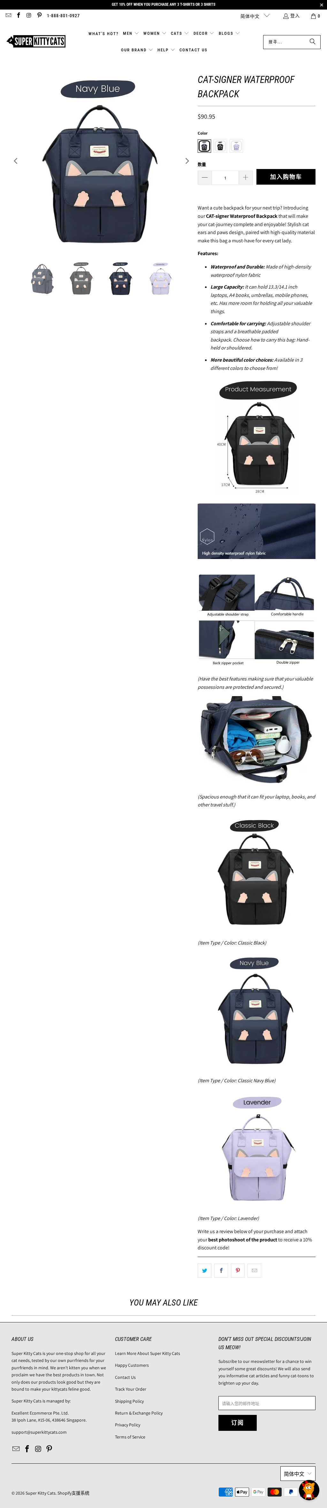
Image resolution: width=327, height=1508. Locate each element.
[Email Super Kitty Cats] (8, 15)
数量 (202, 164)
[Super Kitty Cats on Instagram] (29, 15)
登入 (295, 15)
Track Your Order (130, 1389)
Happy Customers (132, 1365)
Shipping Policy (129, 1401)
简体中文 (250, 16)
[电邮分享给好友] (254, 1270)
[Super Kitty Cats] (35, 42)
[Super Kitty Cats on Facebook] (18, 15)
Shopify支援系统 (73, 1493)
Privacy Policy (127, 1425)
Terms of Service (130, 1437)
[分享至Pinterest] (238, 1270)
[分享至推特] (204, 1270)
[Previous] (16, 161)
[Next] (186, 161)
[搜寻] (313, 42)
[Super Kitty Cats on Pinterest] (39, 15)
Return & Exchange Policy (139, 1413)
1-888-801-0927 (63, 15)
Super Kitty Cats (41, 1493)
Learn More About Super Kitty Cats (147, 1353)
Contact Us (125, 1377)
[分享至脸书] (221, 1270)
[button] (131, 34)
